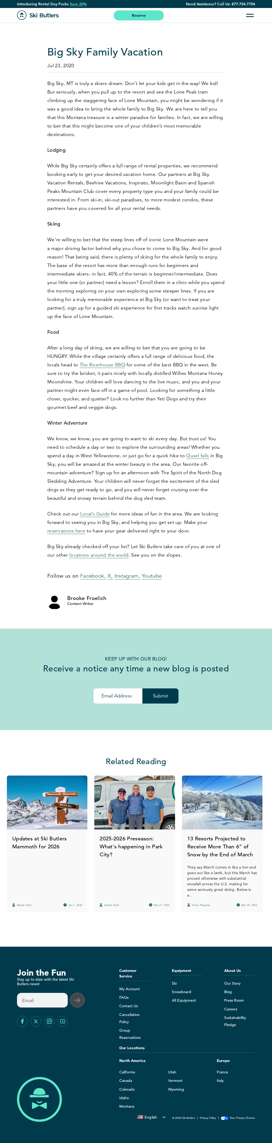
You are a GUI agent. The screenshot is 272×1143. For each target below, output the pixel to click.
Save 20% (78, 4)
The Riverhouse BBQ (102, 365)
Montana (126, 1106)
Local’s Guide (95, 514)
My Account (129, 989)
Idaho (124, 1097)
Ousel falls (197, 456)
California (127, 1072)
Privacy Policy (208, 1118)
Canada (125, 1080)
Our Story (232, 983)
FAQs (124, 997)
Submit (160, 696)
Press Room (234, 1000)
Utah (172, 1072)
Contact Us (128, 1006)
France (222, 1072)
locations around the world (99, 555)
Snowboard (181, 991)
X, (110, 576)
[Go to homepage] (38, 15)
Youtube (152, 576)
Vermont (175, 1080)
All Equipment (184, 1000)
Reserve (139, 15)
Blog (228, 991)
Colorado (127, 1089)
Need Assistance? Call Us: (220, 4)
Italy (220, 1080)
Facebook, (93, 576)
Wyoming (176, 1089)
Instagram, (127, 576)
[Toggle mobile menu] (249, 15)
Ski (174, 983)
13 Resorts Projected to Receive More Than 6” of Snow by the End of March (220, 846)
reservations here (66, 531)
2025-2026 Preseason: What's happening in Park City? (131, 846)
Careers (230, 1009)
